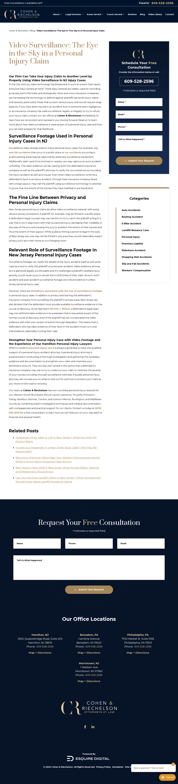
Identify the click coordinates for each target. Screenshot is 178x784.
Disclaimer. (118, 767)
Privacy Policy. (103, 767)
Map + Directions (40, 652)
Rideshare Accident (133, 250)
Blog (32, 30)
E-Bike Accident (131, 223)
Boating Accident (132, 217)
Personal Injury (131, 237)
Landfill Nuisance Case (135, 230)
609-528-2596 (163, 3)
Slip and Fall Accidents (135, 263)
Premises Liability (132, 243)
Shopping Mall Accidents (137, 257)
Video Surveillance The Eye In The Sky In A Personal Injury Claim (71, 30)
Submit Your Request (141, 160)
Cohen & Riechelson (19, 30)
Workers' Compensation (136, 270)
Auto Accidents (131, 210)
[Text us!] (167, 777)
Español (144, 3)
